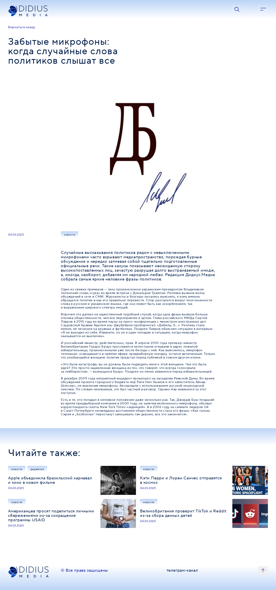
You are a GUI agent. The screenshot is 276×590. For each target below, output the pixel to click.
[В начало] (263, 570)
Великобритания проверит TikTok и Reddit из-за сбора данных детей (183, 513)
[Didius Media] (32, 11)
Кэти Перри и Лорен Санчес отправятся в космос (181, 480)
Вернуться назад (21, 27)
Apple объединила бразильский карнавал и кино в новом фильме (50, 480)
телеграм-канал (182, 570)
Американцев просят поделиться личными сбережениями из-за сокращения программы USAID (51, 516)
